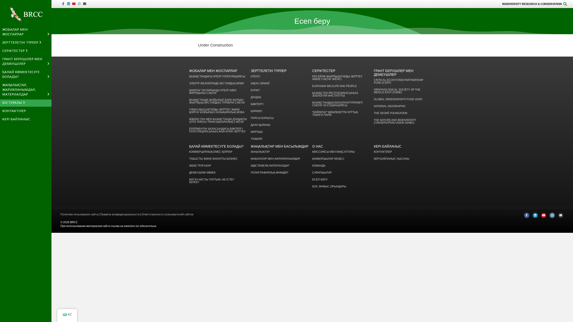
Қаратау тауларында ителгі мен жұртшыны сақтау (212, 92)
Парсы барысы (262, 118)
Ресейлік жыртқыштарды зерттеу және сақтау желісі (337, 78)
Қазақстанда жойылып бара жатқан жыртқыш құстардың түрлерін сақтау (217, 101)
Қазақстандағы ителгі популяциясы (217, 76)
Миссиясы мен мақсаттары (333, 151)
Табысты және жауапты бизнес (213, 158)
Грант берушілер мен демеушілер (22, 61)
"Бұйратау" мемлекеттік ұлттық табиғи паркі (335, 114)
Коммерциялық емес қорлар (210, 151)
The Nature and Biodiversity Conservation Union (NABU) (395, 121)
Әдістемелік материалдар (270, 165)
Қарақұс (257, 111)
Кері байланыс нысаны (391, 158)
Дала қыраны (260, 125)
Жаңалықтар (260, 151)
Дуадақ (256, 97)
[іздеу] (565, 4)
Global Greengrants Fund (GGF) (398, 99)
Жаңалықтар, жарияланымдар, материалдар (19, 89)
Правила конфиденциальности (120, 214)
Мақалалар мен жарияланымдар (275, 158)
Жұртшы (257, 132)
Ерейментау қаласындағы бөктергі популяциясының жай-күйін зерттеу (217, 130)
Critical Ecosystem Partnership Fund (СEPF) (398, 81)
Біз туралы (12, 102)
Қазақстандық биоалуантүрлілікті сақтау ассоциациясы (337, 104)
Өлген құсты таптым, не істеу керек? (211, 181)
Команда (318, 165)
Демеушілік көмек (202, 172)
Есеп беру (320, 179)
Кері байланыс (16, 119)
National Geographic (390, 106)
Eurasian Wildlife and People (334, 86)
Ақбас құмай (260, 83)
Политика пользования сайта (79, 214)
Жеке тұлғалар (200, 165)
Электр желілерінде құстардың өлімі (216, 83)
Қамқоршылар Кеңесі (328, 158)
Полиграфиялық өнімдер (269, 172)
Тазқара (256, 139)
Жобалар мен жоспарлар (15, 31)
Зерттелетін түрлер (20, 42)
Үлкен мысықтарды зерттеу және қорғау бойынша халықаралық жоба (216, 111)
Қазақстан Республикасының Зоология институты (335, 94)
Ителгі (255, 76)
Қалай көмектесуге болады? (21, 74)
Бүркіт (255, 90)
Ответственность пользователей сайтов (167, 214)
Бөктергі (257, 104)
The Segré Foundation (390, 113)
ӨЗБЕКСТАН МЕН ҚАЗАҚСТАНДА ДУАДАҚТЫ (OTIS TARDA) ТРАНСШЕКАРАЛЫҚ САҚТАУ (218, 120)
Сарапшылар (322, 172)
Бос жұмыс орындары (329, 186)
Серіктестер (13, 50)
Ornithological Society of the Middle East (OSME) (397, 91)
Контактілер (14, 110)
